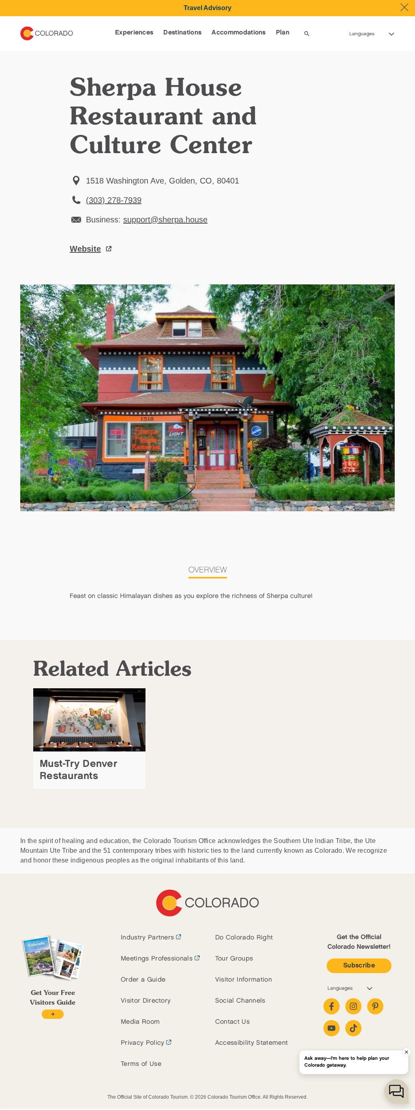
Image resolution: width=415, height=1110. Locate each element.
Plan (282, 33)
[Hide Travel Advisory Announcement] (404, 7)
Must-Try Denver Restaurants (78, 770)
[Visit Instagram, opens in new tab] (353, 1006)
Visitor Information (243, 980)
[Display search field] (306, 33)
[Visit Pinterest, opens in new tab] (375, 1006)
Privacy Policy (142, 1043)
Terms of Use (141, 1064)
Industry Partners (147, 938)
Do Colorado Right (244, 938)
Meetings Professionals (157, 959)
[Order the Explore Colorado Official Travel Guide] (52, 1014)
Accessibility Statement (251, 1043)
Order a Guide (143, 980)
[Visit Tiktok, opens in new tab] (353, 1028)
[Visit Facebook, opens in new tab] (331, 1006)
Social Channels (240, 1001)
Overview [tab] (207, 570)
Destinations (182, 33)
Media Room (140, 1022)
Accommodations (238, 33)
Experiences (134, 33)
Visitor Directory (146, 1001)
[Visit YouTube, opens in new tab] (331, 1028)
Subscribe (359, 966)
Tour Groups (234, 959)
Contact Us (232, 1022)
